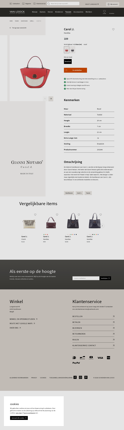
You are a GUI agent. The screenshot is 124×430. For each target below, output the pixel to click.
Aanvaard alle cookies (18, 418)
